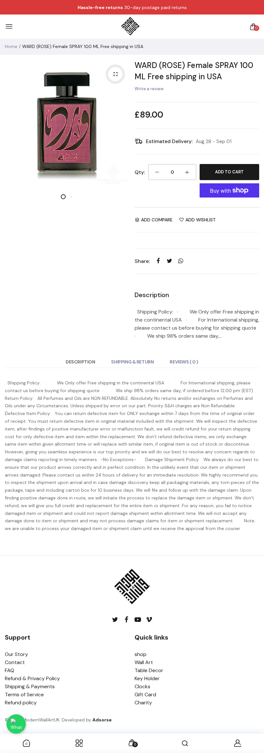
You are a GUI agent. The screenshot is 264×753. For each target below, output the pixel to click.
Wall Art (144, 662)
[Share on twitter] (169, 261)
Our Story (16, 654)
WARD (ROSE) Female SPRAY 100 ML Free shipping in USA (194, 71)
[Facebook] (126, 620)
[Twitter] (115, 620)
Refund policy (21, 702)
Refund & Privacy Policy (32, 678)
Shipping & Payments (30, 686)
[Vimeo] (149, 620)
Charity (143, 702)
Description (80, 362)
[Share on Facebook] (158, 261)
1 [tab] (63, 196)
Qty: (140, 172)
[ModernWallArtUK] (130, 27)
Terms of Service (24, 694)
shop (140, 654)
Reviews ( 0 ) (184, 362)
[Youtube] (138, 620)
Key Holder (147, 678)
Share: (142, 261)
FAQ (9, 670)
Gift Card (145, 694)
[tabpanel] (67, 122)
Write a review (149, 89)
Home (11, 46)
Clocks (142, 686)
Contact (15, 662)
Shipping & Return (132, 362)
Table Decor (149, 670)
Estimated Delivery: (169, 141)
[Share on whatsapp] (181, 261)
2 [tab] (71, 196)
